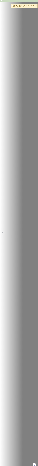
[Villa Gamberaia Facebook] (34, 0)
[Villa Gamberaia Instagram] (33, 0)
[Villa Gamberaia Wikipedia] (36, 0)
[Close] (36, 5)
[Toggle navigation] (31, 1)
